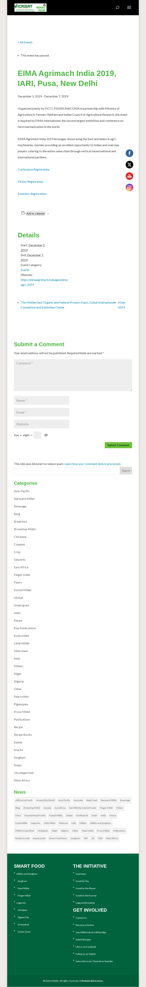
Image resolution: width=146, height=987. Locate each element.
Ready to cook (22, 838)
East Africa (21, 567)
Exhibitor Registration (32, 193)
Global (18, 597)
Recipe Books (23, 734)
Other (18, 689)
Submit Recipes (83, 939)
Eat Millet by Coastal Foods (82, 807)
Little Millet (21, 643)
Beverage (20, 506)
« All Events (25, 42)
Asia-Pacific (22, 491)
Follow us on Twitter (86, 954)
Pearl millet (21, 696)
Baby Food (91, 800)
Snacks (18, 750)
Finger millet (22, 574)
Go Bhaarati (82, 815)
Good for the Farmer (86, 895)
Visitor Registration (30, 181)
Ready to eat (39, 838)
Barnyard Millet (24, 498)
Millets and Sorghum (100, 823)
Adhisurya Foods (24, 800)
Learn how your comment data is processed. (92, 464)
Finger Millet (24, 895)
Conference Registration (34, 169)
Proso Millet (22, 712)
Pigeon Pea (23, 917)
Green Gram (24, 931)
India (17, 613)
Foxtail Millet (22, 590)
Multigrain (43, 830)
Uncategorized (23, 772)
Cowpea (19, 544)
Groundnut (23, 924)
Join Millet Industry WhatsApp (91, 932)
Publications (22, 719)
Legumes (35, 823)
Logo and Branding (85, 902)
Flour (18, 815)
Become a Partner (85, 925)
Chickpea (20, 536)
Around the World (45, 800)
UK (92, 838)
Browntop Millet (25, 529)
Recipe (18, 727)
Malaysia (63, 823)
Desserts (19, 559)
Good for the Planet (85, 888)
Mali (17, 658)
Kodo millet (21, 635)
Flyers (18, 582)
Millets (18, 666)
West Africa (22, 780)
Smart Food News (58, 838)
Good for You (82, 881)
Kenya (18, 620)
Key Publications (25, 628)
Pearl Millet (23, 888)
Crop (17, 552)
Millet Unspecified (24, 830)
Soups (18, 765)
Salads (18, 742)
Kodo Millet (21, 823)
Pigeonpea (21, 704)
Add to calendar (36, 213)
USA (100, 838)
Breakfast (20, 521)
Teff (86, 838)
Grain (94, 815)
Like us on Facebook (86, 946)
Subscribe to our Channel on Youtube (94, 961)
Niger (17, 673)
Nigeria (19, 681)
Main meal (21, 651)
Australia (78, 800)
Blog (17, 514)
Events (25, 270)
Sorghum (19, 757)
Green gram (21, 605)
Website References (92, 980)
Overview (81, 873)
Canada (47, 807)
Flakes (119, 807)
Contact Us (81, 917)
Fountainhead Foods (35, 815)
